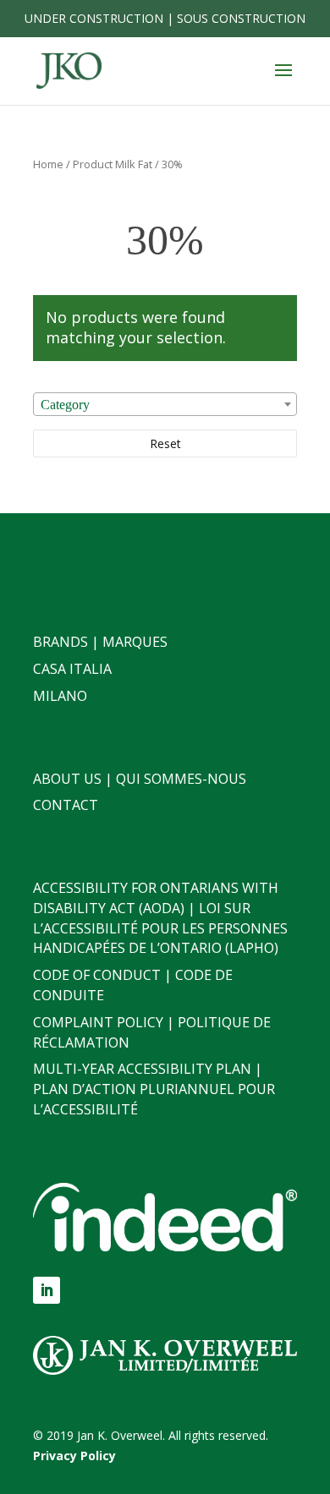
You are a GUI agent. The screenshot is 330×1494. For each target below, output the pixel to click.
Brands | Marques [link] (100, 641)
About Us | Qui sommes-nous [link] (139, 778)
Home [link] (48, 164)
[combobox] (165, 404)
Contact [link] (65, 805)
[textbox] (165, 405)
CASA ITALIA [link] (72, 668)
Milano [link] (60, 696)
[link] (69, 69)
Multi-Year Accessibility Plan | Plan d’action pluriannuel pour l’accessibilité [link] (154, 1089)
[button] (283, 81)
